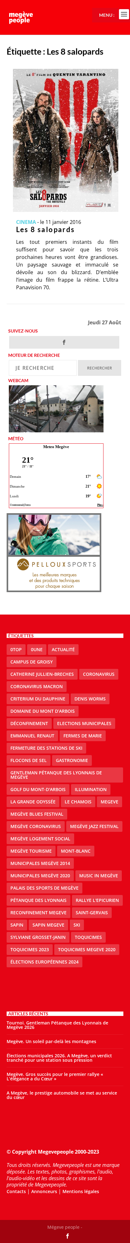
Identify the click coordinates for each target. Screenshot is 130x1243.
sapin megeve (48, 925)
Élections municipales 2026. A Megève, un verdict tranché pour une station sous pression (59, 1058)
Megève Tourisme (31, 851)
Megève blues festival (36, 814)
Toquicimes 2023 (29, 949)
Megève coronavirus (35, 826)
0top (16, 649)
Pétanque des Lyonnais (38, 900)
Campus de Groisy (31, 662)
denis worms (90, 699)
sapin (16, 925)
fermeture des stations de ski (46, 748)
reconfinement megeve (38, 913)
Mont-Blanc (76, 851)
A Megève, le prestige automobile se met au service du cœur (62, 1095)
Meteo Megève (56, 446)
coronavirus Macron (36, 686)
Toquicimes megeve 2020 (86, 949)
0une (37, 649)
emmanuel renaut (32, 736)
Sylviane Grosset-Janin (38, 937)
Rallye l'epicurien (97, 900)
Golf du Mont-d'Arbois (38, 789)
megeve (109, 802)
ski (77, 925)
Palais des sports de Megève (44, 888)
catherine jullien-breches (42, 674)
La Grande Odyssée (33, 802)
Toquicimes (88, 937)
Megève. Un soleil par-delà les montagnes (51, 1041)
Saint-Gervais (92, 913)
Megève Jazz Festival (94, 826)
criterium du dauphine (37, 699)
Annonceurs (44, 1191)
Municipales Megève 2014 (40, 863)
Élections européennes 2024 (44, 962)
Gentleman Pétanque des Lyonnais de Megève (56, 775)
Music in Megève (98, 876)
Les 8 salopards (45, 229)
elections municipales (84, 723)
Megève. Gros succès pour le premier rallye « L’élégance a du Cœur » (55, 1076)
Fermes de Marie (82, 736)
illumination (91, 789)
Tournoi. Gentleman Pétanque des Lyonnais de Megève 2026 (57, 1025)
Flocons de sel (28, 760)
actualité (63, 649)
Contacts (16, 1191)
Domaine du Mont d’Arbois (42, 711)
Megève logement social (40, 839)
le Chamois (78, 802)
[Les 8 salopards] (66, 140)
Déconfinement (29, 723)
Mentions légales (80, 1191)
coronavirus (99, 674)
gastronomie (72, 760)
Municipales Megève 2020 (40, 876)
